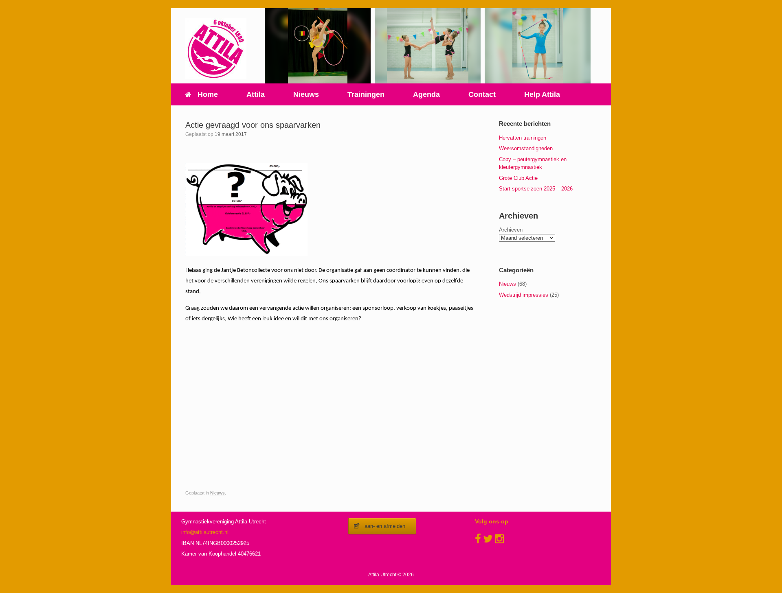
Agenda (426, 94)
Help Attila (542, 94)
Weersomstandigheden (526, 148)
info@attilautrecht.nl (204, 532)
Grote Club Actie (518, 178)
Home (208, 94)
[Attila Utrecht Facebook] (478, 539)
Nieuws (306, 94)
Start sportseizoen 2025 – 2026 (536, 189)
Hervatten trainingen (522, 138)
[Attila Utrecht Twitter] (488, 539)
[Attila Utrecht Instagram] (499, 539)
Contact (482, 94)
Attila (255, 94)
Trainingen (365, 94)
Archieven (511, 230)
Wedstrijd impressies (523, 295)
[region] (318, 45)
